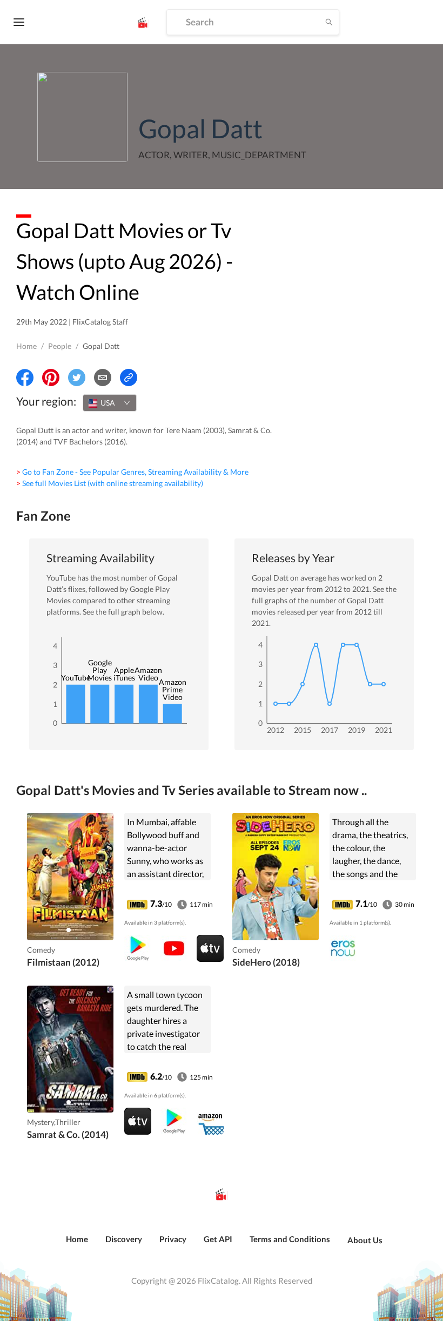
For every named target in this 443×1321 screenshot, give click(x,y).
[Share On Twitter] (76, 377)
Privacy (172, 1239)
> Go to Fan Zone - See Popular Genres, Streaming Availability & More (132, 471)
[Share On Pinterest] (50, 377)
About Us (364, 1240)
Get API (218, 1239)
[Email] (102, 377)
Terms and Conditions (290, 1239)
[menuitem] (77, 1245)
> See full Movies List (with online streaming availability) (109, 483)
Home (26, 346)
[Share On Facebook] (24, 377)
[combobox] (110, 403)
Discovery (123, 1239)
